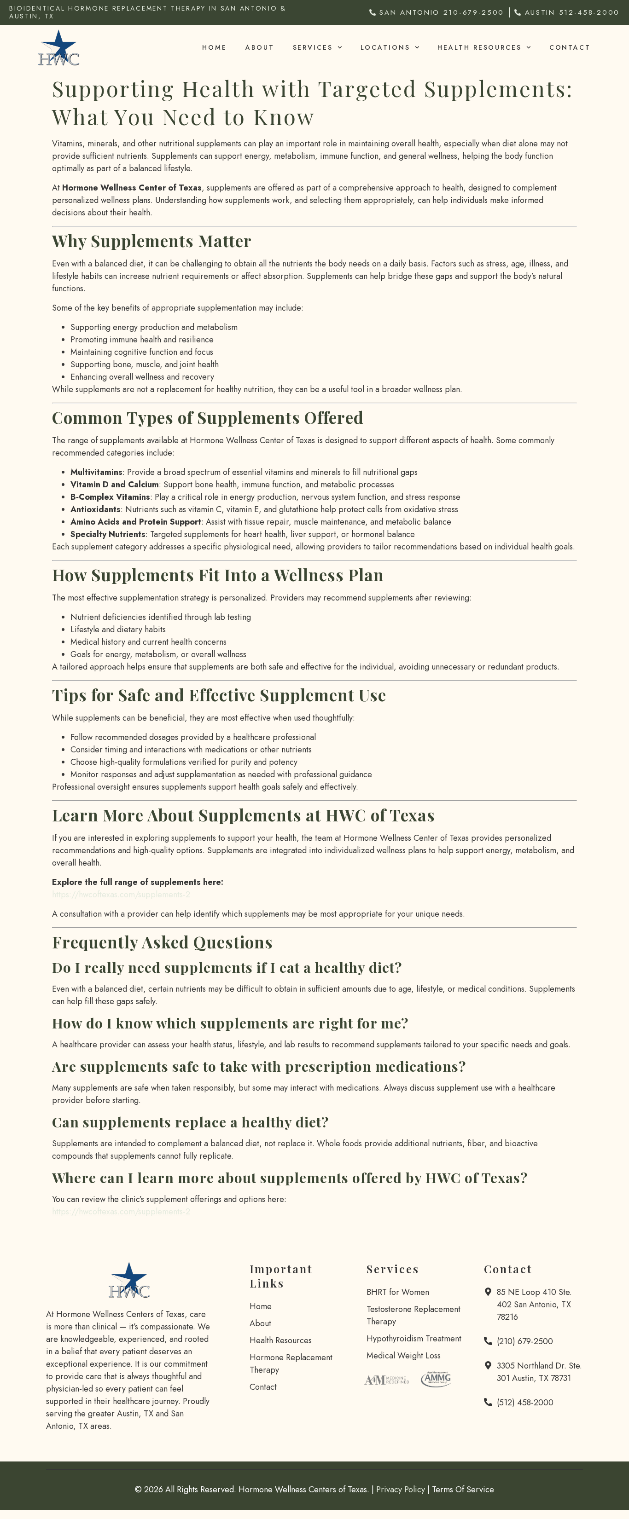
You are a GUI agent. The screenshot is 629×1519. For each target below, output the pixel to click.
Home (214, 47)
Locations (385, 47)
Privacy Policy (400, 1490)
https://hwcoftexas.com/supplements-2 (121, 895)
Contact (570, 47)
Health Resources (479, 47)
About (259, 47)
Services (313, 47)
